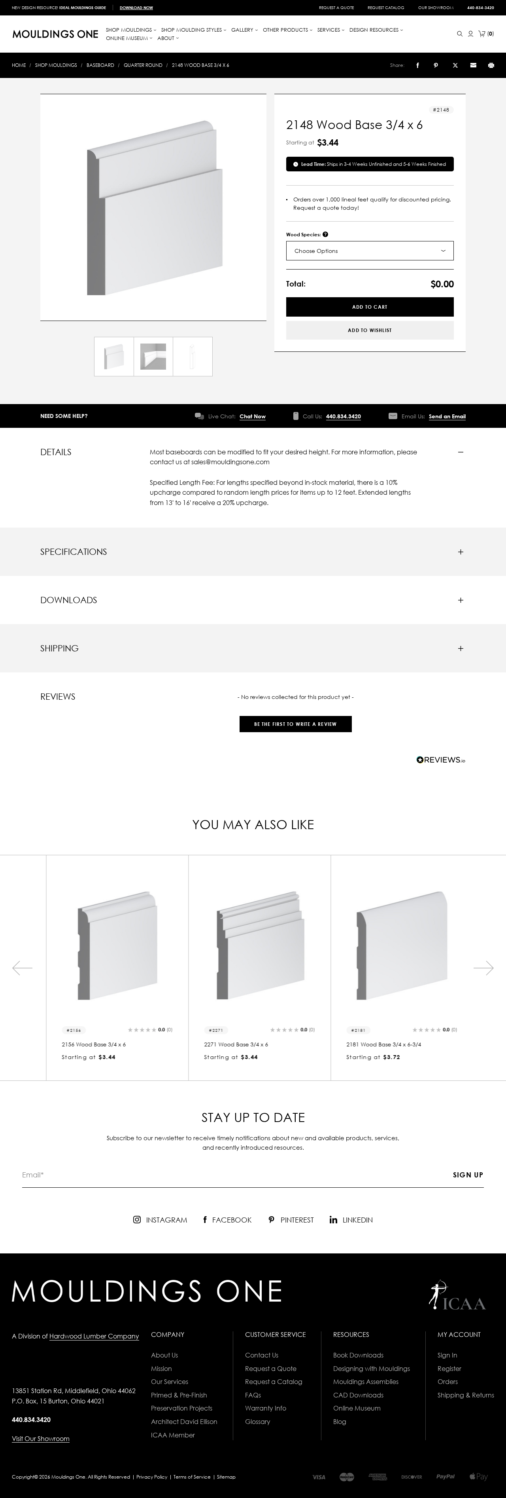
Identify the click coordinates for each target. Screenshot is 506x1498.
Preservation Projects (181, 1408)
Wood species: (304, 234)
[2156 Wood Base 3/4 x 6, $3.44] (110, 945)
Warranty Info (265, 1408)
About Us (164, 1355)
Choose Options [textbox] (316, 250)
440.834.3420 (343, 416)
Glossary (257, 1422)
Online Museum (357, 1408)
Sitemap (226, 1477)
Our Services (169, 1382)
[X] (455, 65)
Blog (339, 1422)
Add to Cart (369, 307)
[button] (295, 720)
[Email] (473, 65)
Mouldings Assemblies (365, 1382)
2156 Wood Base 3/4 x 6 (87, 1044)
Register (449, 1369)
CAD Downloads (358, 1395)
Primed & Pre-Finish (179, 1395)
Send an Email (447, 416)
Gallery (243, 30)
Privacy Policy (151, 1477)
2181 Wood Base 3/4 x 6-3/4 (377, 1044)
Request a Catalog (273, 1382)
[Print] (491, 65)
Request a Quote (336, 7)
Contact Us (261, 1355)
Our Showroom (435, 7)
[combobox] (370, 250)
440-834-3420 (480, 7)
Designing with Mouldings (371, 1369)
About (166, 38)
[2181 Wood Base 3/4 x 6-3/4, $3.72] (395, 945)
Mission (161, 1369)
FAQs (253, 1395)
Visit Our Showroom (41, 1439)
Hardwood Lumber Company (94, 1336)
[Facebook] (417, 65)
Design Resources (374, 30)
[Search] (460, 34)
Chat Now (253, 416)
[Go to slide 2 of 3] (22, 968)
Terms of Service (192, 1477)
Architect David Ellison (184, 1422)
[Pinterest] (436, 65)
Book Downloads (358, 1355)
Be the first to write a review (295, 724)
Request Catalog (386, 7)
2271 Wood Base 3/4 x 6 (230, 1044)
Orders (448, 1382)
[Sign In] (471, 34)
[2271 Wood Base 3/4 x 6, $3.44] (253, 945)
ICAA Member (173, 1435)
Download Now (136, 7)
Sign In (447, 1355)
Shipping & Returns (466, 1395)
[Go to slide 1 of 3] (484, 968)
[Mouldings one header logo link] (55, 34)
